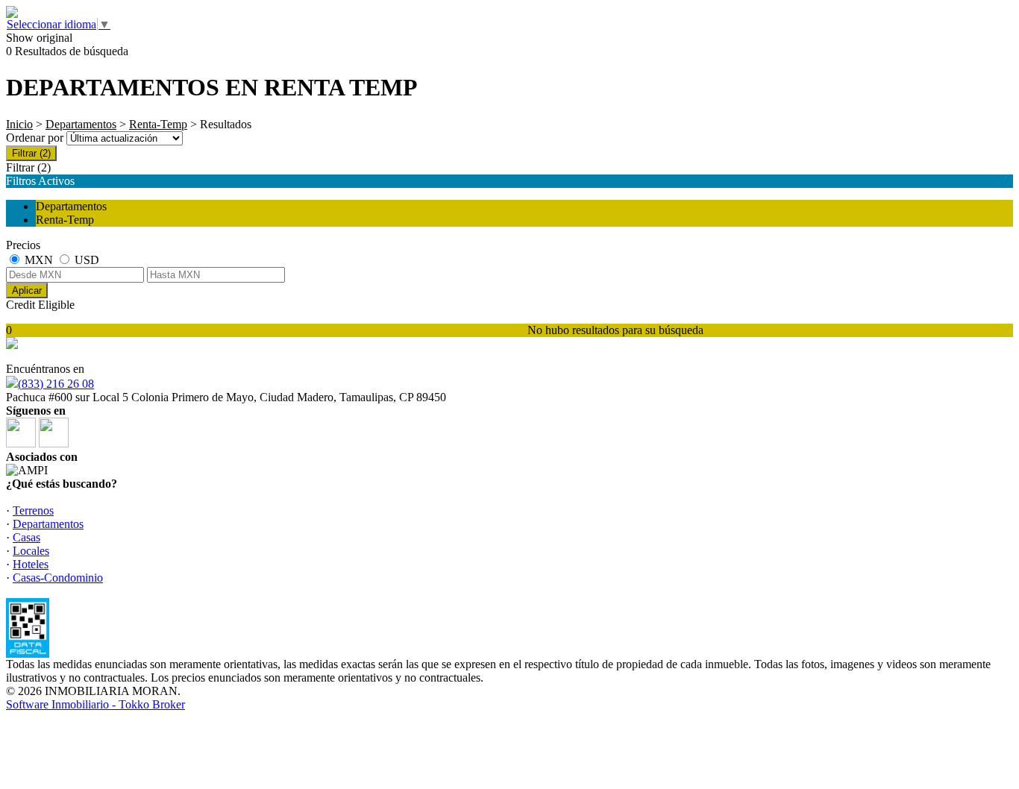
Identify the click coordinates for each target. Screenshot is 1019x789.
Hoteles (30, 564)
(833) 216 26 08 (56, 383)
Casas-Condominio (58, 577)
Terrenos (33, 510)
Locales (31, 550)
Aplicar (27, 290)
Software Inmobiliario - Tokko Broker (95, 704)
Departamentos (81, 124)
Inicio (19, 124)
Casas (26, 537)
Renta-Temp (158, 124)
